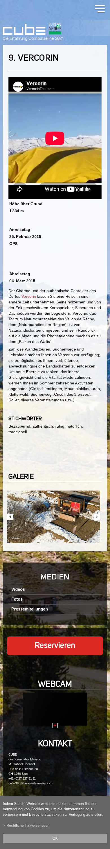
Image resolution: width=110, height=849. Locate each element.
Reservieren (55, 646)
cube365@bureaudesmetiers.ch (30, 783)
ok (55, 839)
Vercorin (28, 296)
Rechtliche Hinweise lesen (27, 826)
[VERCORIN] (53, 517)
